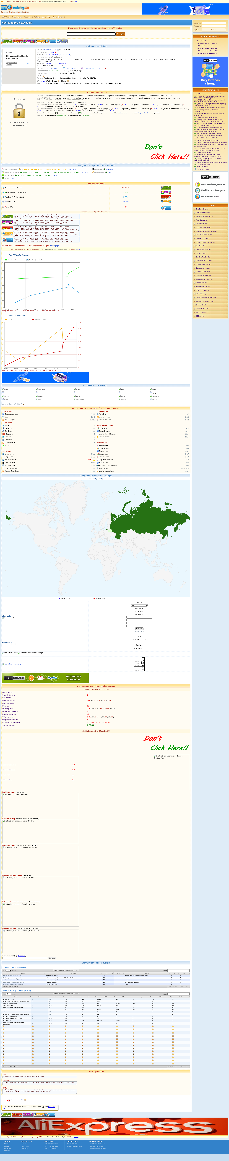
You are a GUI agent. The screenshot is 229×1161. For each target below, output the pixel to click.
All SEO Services (201, 312)
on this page (54, 246)
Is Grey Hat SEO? (202, 166)
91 (49, 1016)
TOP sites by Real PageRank (207, 48)
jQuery (88, 68)
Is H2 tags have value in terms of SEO (209, 94)
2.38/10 (125, 197)
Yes (109, 172)
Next (182, 986)
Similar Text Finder (202, 224)
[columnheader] (24, 973)
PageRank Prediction (203, 212)
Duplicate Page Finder (203, 227)
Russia (51, 52)
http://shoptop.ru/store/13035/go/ (12, 980)
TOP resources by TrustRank (207, 43)
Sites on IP (65, 55)
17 (32, 1001)
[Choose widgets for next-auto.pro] (62, 43)
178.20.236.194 (51, 55)
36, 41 (90, 459)
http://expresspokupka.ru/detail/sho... (13, 984)
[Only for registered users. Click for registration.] (43, 76)
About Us (7, 1143)
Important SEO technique (97, 1143)
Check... (56, 175)
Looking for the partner (204, 152)
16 (32, 999)
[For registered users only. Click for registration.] (23, 404)
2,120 (93, 414)
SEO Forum (17, 17)
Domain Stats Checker (203, 264)
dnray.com (21, 956)
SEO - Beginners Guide (51, 1146)
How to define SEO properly (98, 1148)
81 (32, 1023)
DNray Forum (57, 17)
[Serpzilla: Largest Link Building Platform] (45, 382)
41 (32, 1010)
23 (94, 443)
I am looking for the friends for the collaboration (212, 142)
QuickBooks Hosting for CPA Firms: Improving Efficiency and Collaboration (210, 104)
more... (76, 1)
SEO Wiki (7, 1151)
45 (188, 414)
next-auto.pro (49, 49)
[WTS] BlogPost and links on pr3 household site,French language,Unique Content (209, 100)
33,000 (92, 420)
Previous (174, 986)
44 (32, 1012)
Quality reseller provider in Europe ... (208, 140)
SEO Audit (6, 17)
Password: (197, 26)
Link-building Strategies (51, 1143)
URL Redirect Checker (203, 275)
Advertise (27, 17)
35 (32, 1007)
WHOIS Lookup (201, 294)
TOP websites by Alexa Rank (207, 53)
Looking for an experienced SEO (207, 117)
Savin (42, 81)
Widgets (37, 17)
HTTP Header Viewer (203, 286)
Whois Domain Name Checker (206, 297)
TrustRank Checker (202, 209)
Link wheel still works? (204, 164)
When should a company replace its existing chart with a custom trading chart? (209, 97)
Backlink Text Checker (203, 257)
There (187, 468)
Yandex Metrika (74, 68)
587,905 (125, 201)
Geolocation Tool (201, 283)
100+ (50, 999)
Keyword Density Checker (204, 216)
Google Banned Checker (204, 279)
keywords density (145, 113)
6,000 (187, 420)
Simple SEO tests (72, 1143)
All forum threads (203, 169)
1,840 (93, 417)
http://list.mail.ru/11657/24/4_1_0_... (13, 975)
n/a (49, 1001)
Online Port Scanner (202, 290)
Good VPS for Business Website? (207, 138)
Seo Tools (25, 1148)
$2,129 (125, 188)
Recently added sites (204, 41)
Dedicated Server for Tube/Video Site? (209, 135)
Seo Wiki (24, 1143)
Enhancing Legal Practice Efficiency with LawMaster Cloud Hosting (208, 159)
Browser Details (201, 305)
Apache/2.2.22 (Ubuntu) (55, 64)
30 (32, 1005)
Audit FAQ (46, 17)
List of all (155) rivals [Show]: (12, 404)
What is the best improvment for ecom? (209, 127)
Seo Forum (25, 1146)
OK (28, 64)
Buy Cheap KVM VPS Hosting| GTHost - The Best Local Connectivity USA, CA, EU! (209, 124)
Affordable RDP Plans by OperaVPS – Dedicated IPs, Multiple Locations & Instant (207, 155)
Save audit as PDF (17, 1100)
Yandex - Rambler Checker (205, 301)
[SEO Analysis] (14, 14)
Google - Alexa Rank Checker (205, 242)
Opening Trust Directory (97, 1146)
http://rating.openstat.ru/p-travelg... (13, 978)
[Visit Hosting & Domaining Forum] (166, 162)
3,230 (187, 417)
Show (93, 428)
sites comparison (125, 113)
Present (109, 169)
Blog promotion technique (74, 1146)
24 (94, 440)
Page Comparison (202, 220)
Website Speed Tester (203, 271)
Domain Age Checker (203, 268)
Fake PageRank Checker (204, 235)
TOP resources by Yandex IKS (207, 51)
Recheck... (74, 169)
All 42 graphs (139, 631)
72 (32, 1020)
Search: (165, 970)
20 (32, 1003)
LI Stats (99, 68)
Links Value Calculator (203, 249)
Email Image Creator (202, 308)
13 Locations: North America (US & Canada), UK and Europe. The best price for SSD (210, 149)
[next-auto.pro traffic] (12, 664)
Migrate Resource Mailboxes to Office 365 (210, 133)
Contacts (6, 1146)
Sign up (196, 29)
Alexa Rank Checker (202, 238)
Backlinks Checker (202, 246)
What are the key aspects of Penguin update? (211, 107)
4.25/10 (125, 192)
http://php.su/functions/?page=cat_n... (13, 982)
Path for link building (50, 1148)
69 (32, 1018)
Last (186, 986)
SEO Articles (200, 316)
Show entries (9, 970)
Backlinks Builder (201, 253)
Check (187, 445)
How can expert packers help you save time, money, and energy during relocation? (209, 130)
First (169, 986)
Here (182, 468)
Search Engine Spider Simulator (206, 231)
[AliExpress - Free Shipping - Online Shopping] (114, 1135)
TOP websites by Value (205, 46)
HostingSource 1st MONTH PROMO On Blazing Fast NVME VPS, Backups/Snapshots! (208, 120)
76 (49, 1003)
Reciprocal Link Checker (204, 260)
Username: (197, 23)
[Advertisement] (210, 336)
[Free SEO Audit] (28, 1116)
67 (32, 1016)
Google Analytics (54, 68)
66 (32, 1014)
